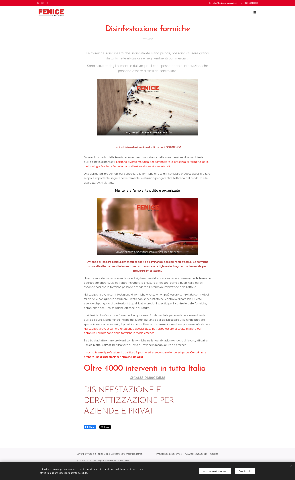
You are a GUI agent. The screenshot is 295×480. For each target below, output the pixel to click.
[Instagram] (43, 3)
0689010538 (154, 378)
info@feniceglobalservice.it (225, 3)
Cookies (214, 454)
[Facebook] (38, 3)
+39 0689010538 (251, 3)
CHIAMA (137, 378)
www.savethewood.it (196, 454)
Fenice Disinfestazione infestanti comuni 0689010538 (147, 147)
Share (91, 427)
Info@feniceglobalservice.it (169, 454)
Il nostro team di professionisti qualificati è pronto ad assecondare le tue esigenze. (137, 352)
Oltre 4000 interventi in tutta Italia (145, 368)
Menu (256, 12)
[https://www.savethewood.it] (47, 3)
